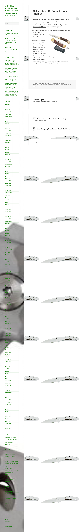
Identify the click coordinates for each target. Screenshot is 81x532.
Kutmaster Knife (8, 481)
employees (57, 84)
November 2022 (8, 188)
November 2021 (8, 216)
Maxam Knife (8, 489)
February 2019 (8, 295)
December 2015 (8, 385)
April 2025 (7, 123)
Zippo (6, 505)
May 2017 (7, 345)
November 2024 (8, 135)
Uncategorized (8, 500)
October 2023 (8, 161)
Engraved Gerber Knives (10, 456)
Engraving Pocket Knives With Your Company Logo (12, 471)
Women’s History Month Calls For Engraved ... (11, 92)
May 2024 (7, 150)
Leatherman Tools (9, 484)
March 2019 (7, 292)
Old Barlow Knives (9, 491)
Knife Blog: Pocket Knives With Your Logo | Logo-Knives (11, 9)
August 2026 (7, 104)
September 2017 (8, 335)
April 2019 (7, 290)
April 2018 (7, 319)
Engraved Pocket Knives (10, 466)
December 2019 (8, 271)
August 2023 (7, 166)
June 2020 (7, 257)
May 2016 (7, 373)
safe (37, 86)
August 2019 (7, 280)
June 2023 (7, 171)
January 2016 (8, 383)
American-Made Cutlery (10, 437)
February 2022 (8, 209)
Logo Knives (8, 486)
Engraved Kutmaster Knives (11, 461)
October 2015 (8, 390)
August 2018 (7, 309)
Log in (6, 519)
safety (39, 86)
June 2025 (7, 121)
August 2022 (7, 195)
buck (49, 84)
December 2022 (8, 185)
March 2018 (7, 321)
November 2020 (8, 245)
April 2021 (7, 233)
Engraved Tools (8, 468)
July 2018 (7, 311)
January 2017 (8, 354)
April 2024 (7, 152)
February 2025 (8, 128)
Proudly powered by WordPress (40, 142)
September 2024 (8, 140)
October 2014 (8, 404)
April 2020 (7, 261)
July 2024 (7, 145)
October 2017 (8, 333)
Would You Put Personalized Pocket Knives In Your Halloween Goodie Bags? (11, 87)
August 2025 (7, 119)
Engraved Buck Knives (10, 454)
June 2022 (7, 200)
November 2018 (8, 302)
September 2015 (8, 392)
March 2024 (7, 154)
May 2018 (7, 316)
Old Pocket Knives (9, 493)
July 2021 (7, 226)
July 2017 (7, 340)
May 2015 (7, 397)
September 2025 (8, 116)
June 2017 (7, 342)
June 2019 (7, 285)
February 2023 (8, 180)
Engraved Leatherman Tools (11, 463)
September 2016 (8, 364)
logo (34, 86)
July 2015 (7, 395)
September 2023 (8, 164)
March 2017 (7, 350)
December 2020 (8, 242)
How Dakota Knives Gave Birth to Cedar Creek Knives (12, 37)
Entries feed (7, 521)
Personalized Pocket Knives (11, 496)
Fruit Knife (7, 474)
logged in (43, 101)
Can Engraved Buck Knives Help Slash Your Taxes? (11, 72)
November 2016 (8, 359)
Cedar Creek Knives (9, 449)
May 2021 (7, 230)
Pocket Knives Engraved (10, 498)
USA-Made (7, 503)
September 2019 (8, 278)
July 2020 (7, 254)
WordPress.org (8, 526)
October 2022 (8, 190)
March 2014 (7, 414)
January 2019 (8, 297)
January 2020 (8, 269)
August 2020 (7, 252)
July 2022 (7, 197)
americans (44, 84)
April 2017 (7, 347)
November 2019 (8, 273)
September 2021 (8, 221)
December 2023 (8, 157)
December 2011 (8, 423)
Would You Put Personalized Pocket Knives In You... (11, 84)
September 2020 (8, 250)
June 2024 (7, 147)
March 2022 (7, 207)
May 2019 (7, 288)
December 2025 (8, 111)
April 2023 (7, 176)
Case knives (7, 447)
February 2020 (8, 266)
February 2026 (8, 109)
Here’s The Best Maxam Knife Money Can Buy (12, 46)
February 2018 (8, 323)
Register (7, 517)
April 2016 (7, 376)
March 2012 (7, 421)
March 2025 (7, 126)
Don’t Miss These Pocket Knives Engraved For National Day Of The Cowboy (12, 64)
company (52, 84)
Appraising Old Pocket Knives (11, 440)
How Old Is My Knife (9, 477)
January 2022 (8, 211)
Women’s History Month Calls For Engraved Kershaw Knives (11, 94)
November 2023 (8, 159)
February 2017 (8, 352)
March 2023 (7, 178)
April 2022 (7, 204)
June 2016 (7, 371)
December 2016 (8, 357)
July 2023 (7, 169)
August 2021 (7, 223)
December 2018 (8, 299)
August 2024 (7, 142)
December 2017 (8, 328)
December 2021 (8, 214)
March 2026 (7, 107)
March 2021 (7, 235)
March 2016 (7, 378)
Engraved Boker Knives (10, 451)
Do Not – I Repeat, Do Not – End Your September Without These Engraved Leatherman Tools (11, 78)
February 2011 (8, 428)
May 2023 (7, 173)
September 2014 (8, 407)
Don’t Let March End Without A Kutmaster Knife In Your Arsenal (12, 42)
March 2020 (7, 264)
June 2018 (7, 314)
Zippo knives (8, 508)
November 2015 (8, 388)
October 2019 (8, 276)
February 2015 (8, 399)
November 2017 (8, 330)
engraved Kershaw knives (11, 459)
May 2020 (7, 259)
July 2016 (7, 368)
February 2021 (8, 238)
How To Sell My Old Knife (10, 479)
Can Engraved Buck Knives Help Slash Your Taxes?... (11, 69)
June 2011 (7, 426)
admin (44, 83)
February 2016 (8, 380)
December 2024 (8, 133)
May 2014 (7, 411)
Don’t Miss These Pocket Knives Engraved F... (10, 61)
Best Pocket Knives (9, 442)
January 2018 (8, 326)
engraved (63, 84)
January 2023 (8, 183)
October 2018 (8, 304)
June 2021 (7, 228)
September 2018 (8, 307)
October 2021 (8, 219)
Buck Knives (7, 444)
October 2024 (8, 138)
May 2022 (7, 202)
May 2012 (7, 419)
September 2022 (8, 192)
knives (69, 84)
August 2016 (7, 366)
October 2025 (8, 114)
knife (66, 84)
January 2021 (8, 240)
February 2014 (8, 416)
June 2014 (7, 409)
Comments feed (8, 524)
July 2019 (7, 283)
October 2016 (8, 361)
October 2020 (8, 247)
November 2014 (8, 402)
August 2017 (7, 338)
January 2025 (8, 130)
